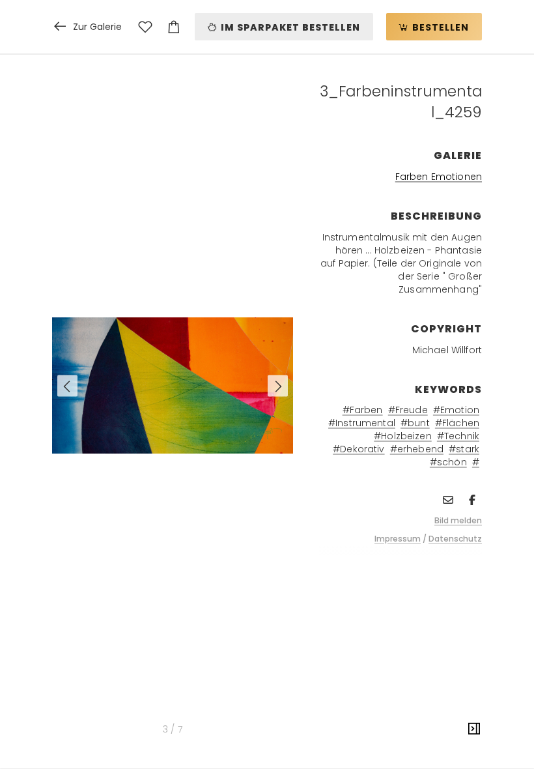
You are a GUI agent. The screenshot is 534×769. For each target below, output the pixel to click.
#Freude (408, 409)
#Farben (363, 409)
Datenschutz (455, 538)
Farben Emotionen (438, 176)
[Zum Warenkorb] (174, 26)
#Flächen (457, 422)
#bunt (415, 422)
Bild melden (458, 520)
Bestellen (439, 27)
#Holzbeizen (403, 436)
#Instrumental (361, 422)
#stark (464, 449)
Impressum (397, 538)
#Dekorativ (358, 449)
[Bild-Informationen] (474, 729)
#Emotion (456, 409)
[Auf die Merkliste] (145, 26)
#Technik (458, 436)
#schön (448, 462)
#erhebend (416, 449)
